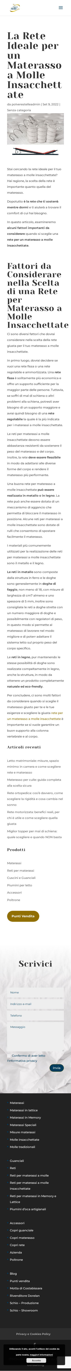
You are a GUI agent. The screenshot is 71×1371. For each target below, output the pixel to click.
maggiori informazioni (41, 1354)
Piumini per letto (19, 885)
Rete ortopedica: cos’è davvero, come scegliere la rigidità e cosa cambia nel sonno (35, 799)
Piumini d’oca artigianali (28, 1209)
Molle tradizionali (22, 1147)
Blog (13, 1273)
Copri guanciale (21, 1230)
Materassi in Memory (25, 1117)
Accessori (14, 892)
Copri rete (17, 1245)
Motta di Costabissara (26, 1288)
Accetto (36, 1360)
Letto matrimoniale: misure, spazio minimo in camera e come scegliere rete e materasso (34, 766)
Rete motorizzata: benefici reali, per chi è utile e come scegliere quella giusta (33, 818)
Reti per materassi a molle (29, 1175)
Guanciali (17, 1161)
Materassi (14, 863)
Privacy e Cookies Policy (33, 1334)
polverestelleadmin (26, 104)
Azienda (16, 1252)
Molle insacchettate (24, 1139)
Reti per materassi (20, 870)
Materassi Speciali (23, 1125)
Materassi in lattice (24, 1110)
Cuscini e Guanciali (21, 878)
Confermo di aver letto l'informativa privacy (26, 1058)
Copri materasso (22, 1238)
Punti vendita (20, 1281)
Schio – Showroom (24, 1310)
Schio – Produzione (24, 1303)
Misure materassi (22, 1132)
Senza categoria (19, 110)
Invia (57, 1068)
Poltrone (13, 900)
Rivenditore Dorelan (25, 1296)
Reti (13, 1168)
